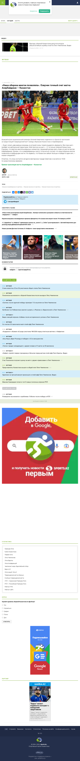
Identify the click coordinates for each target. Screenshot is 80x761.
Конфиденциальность (62, 729)
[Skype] (29, 192)
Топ (5, 605)
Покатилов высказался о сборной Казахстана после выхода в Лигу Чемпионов (30, 295)
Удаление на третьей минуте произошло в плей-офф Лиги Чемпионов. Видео (29, 375)
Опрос (4, 597)
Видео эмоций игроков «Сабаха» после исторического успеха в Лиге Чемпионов (30, 317)
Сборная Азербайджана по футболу (12, 187)
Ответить (6, 621)
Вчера (3, 21)
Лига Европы (9, 560)
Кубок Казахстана (10, 552)
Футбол (5, 60)
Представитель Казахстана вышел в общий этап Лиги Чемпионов (25, 367)
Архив (73, 729)
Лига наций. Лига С (11, 572)
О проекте (12, 729)
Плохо (6, 614)
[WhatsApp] (26, 192)
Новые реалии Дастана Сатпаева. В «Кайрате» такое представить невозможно (28, 228)
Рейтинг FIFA (9, 587)
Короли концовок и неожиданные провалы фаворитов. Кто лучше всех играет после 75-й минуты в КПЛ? (36, 218)
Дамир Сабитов (12, 175)
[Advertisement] (40, 513)
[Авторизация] (78, 2)
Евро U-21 (8, 569)
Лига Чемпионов (10, 557)
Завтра (17, 21)
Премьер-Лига (9, 549)
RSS (41, 733)
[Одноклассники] (15, 192)
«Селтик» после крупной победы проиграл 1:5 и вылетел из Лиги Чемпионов (29, 303)
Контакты (28, 729)
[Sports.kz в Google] (40, 483)
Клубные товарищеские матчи (14, 578)
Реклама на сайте (48, 729)
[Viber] (24, 192)
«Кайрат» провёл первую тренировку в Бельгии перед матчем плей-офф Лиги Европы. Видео (34, 353)
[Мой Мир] (18, 192)
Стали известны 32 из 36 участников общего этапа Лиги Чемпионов (26, 288)
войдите (12, 269)
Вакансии (20, 729)
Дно (5, 617)
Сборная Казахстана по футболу (51, 187)
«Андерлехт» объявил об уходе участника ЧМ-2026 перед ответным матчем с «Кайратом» (33, 331)
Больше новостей (40, 401)
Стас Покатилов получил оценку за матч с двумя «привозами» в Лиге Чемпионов (31, 360)
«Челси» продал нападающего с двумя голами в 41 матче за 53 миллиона (28, 346)
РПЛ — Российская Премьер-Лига (15, 584)
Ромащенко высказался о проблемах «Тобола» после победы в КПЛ (26, 396)
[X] (21, 192)
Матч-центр (72, 21)
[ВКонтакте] (13, 192)
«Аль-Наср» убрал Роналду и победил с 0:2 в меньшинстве (22, 339)
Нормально (7, 608)
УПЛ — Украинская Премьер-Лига (15, 581)
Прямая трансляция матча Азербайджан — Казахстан (22, 165)
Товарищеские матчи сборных (14, 575)
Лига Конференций (11, 563)
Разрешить (44, 11)
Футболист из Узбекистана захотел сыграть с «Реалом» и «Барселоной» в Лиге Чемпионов (34, 310)
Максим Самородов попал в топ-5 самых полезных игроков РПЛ (25, 382)
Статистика (37, 729)
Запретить (33, 11)
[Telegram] (32, 192)
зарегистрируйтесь (24, 269)
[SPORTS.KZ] (40, 650)
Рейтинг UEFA (9, 589)
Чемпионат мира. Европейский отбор (16, 566)
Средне (6, 611)
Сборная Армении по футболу (32, 187)
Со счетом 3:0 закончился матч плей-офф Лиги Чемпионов (23, 324)
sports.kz (73, 177)
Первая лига (9, 554)
